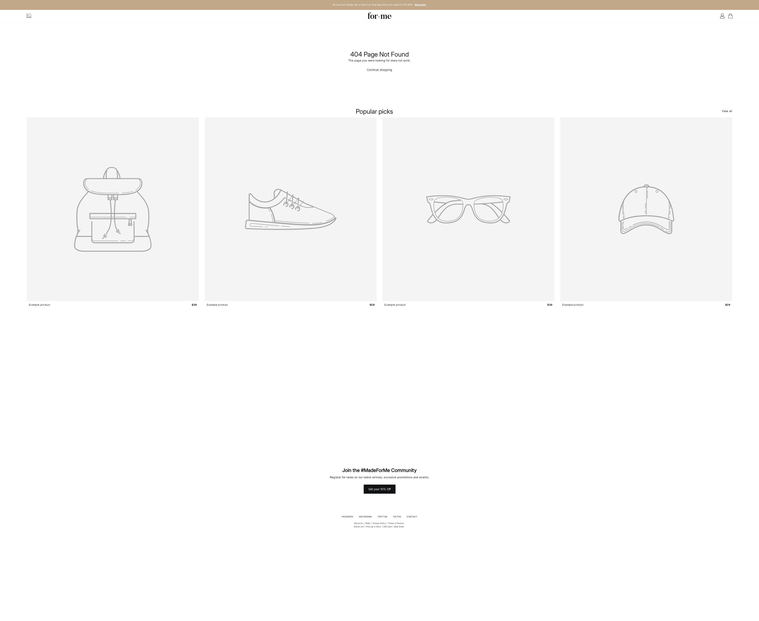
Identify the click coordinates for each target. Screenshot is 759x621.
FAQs (367, 523)
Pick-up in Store (373, 527)
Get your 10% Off (379, 489)
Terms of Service (396, 523)
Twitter (382, 516)
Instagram (365, 516)
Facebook (347, 516)
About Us (358, 523)
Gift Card (387, 527)
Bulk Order (399, 527)
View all (727, 111)
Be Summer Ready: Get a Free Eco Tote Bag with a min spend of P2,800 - (379, 4)
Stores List (359, 527)
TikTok (397, 516)
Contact (412, 516)
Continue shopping (379, 69)
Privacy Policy (379, 523)
